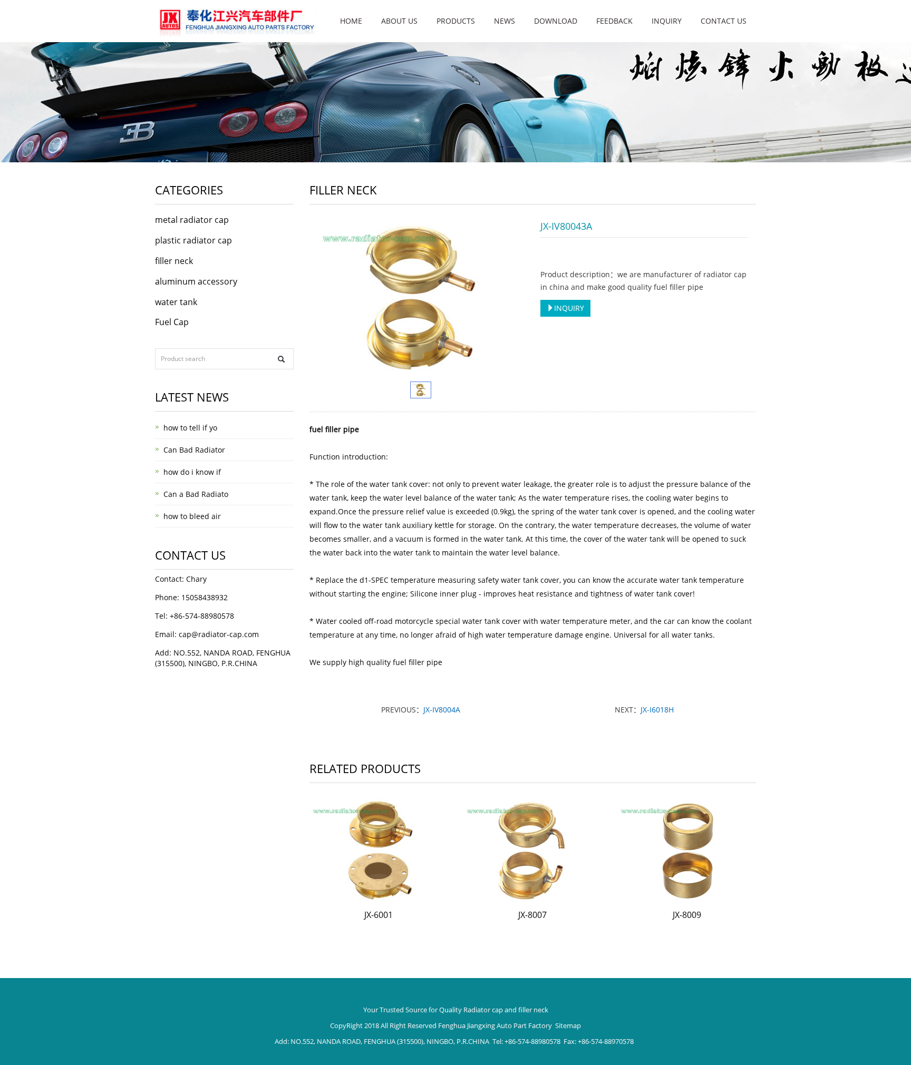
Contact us (724, 21)
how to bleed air (192, 516)
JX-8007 (532, 915)
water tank (176, 302)
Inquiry (667, 21)
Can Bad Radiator (194, 450)
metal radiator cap (192, 220)
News (504, 21)
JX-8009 (687, 915)
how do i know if (192, 472)
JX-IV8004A (441, 710)
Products (456, 21)
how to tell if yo (190, 428)
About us (399, 21)
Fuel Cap (172, 322)
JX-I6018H (657, 710)
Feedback (614, 21)
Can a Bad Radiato (195, 494)
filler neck (174, 261)
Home (351, 21)
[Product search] (281, 359)
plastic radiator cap (193, 240)
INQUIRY (569, 308)
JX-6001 (378, 915)
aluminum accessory (196, 281)
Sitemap (568, 1025)
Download (555, 21)
